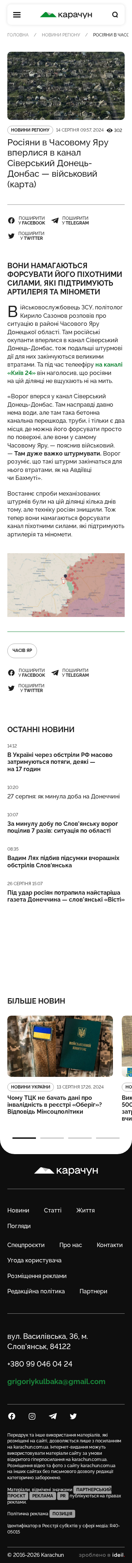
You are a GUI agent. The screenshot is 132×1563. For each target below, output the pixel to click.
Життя (85, 1210)
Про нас (70, 1245)
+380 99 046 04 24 (40, 1364)
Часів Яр (22, 650)
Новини (18, 1210)
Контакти (110, 1245)
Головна (18, 35)
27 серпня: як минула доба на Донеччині (63, 796)
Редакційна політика (36, 1291)
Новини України (30, 1087)
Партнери (93, 1291)
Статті (53, 1210)
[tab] (24, 1138)
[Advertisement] (66, 945)
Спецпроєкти (26, 1245)
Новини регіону (61, 35)
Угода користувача (34, 1260)
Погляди (19, 1226)
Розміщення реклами (37, 1276)
